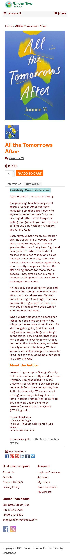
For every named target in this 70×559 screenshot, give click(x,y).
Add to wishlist (16, 452)
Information (14, 184)
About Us (8, 472)
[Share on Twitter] (33, 456)
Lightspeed (9, 553)
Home (9, 26)
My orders (44, 482)
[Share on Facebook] (7, 456)
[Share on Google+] (12, 456)
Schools (7, 477)
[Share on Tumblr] (27, 456)
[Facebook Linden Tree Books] (5, 529)
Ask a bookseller (48, 487)
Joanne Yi (16, 158)
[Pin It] (17, 456)
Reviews (33, 184)
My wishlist (44, 492)
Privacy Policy (11, 487)
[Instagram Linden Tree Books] (13, 529)
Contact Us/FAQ (13, 482)
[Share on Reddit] (22, 456)
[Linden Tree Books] (18, 6)
